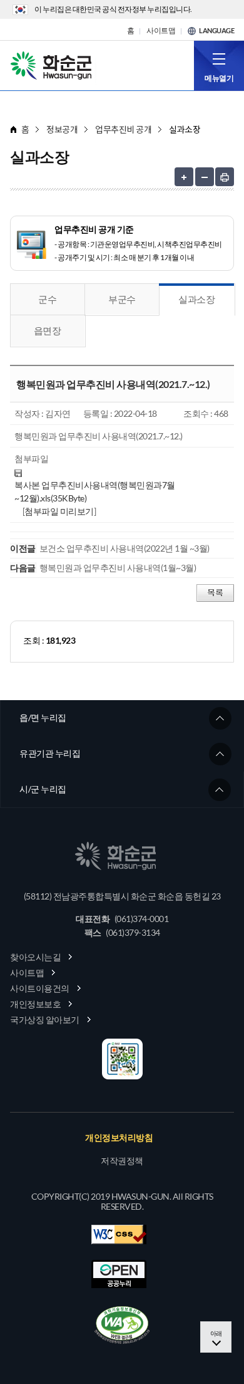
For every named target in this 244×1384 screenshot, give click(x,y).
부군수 (122, 299)
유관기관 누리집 (49, 753)
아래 (216, 1333)
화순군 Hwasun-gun (53, 64)
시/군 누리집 (42, 789)
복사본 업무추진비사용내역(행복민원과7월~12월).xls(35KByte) (94, 491)
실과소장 (196, 299)
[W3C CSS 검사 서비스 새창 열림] (118, 1234)
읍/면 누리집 (42, 717)
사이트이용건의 (39, 988)
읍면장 (47, 330)
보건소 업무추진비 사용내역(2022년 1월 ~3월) (124, 548)
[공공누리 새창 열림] (118, 1274)
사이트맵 (160, 30)
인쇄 (224, 176)
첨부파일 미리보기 (59, 511)
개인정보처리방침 (119, 1138)
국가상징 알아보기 (44, 1019)
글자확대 (184, 176)
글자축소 (204, 176)
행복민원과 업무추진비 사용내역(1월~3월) (117, 567)
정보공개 (62, 129)
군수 (47, 299)
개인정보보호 (35, 1004)
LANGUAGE (216, 30)
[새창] (122, 1325)
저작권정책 (122, 1161)
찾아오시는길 (35, 957)
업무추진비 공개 (123, 129)
